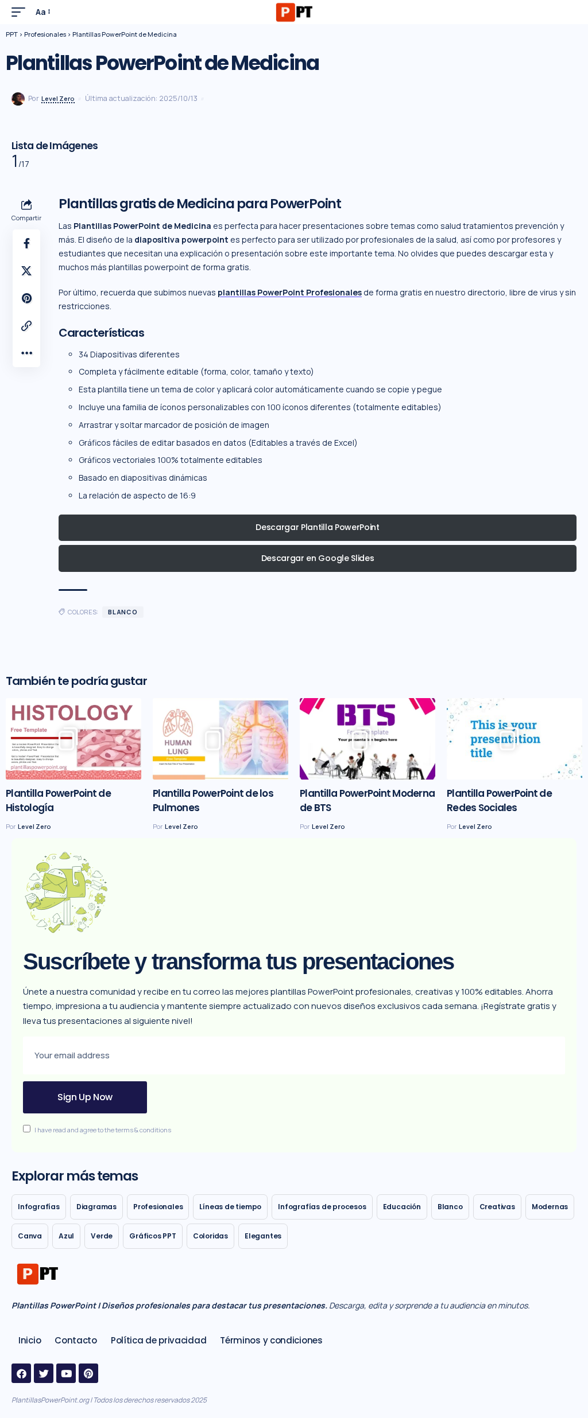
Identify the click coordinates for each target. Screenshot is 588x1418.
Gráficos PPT (152, 1236)
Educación (402, 1206)
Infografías (39, 1206)
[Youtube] (66, 1373)
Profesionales (158, 1206)
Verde (102, 1236)
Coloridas (210, 1236)
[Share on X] (26, 271)
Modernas (550, 1206)
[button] (21, 12)
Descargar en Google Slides (317, 558)
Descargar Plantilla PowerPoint (317, 527)
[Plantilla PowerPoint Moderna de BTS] (367, 739)
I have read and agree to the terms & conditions (102, 1129)
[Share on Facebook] (26, 243)
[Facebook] (21, 1373)
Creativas (497, 1206)
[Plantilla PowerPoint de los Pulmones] (220, 739)
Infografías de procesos (322, 1206)
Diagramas (96, 1206)
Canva (30, 1236)
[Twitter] (43, 1373)
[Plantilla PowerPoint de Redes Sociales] (514, 739)
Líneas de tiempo (230, 1206)
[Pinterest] (88, 1373)
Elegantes (263, 1236)
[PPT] (294, 12)
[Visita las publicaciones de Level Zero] (18, 99)
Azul (66, 1236)
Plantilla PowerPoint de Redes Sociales (499, 800)
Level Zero (58, 98)
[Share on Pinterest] (26, 298)
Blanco (123, 611)
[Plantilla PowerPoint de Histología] (73, 739)
